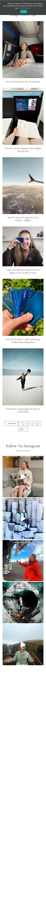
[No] (43, 7)
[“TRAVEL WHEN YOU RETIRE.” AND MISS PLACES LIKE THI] (23, 518)
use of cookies (24, 8)
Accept (23, 12)
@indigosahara (23, 451)
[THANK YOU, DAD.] (23, 560)
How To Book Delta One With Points (23, 82)
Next (23, 429)
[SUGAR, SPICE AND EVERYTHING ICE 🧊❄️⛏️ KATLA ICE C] (23, 602)
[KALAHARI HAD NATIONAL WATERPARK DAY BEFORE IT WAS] (23, 476)
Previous (11, 423)
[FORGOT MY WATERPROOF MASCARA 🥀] (23, 644)
